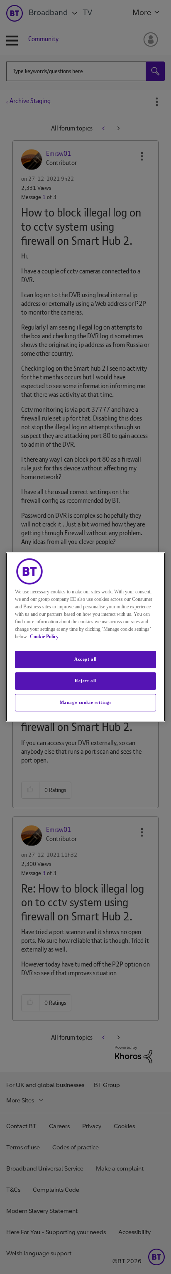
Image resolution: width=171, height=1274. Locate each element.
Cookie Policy (44, 636)
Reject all (85, 680)
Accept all (85, 659)
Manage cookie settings (86, 702)
